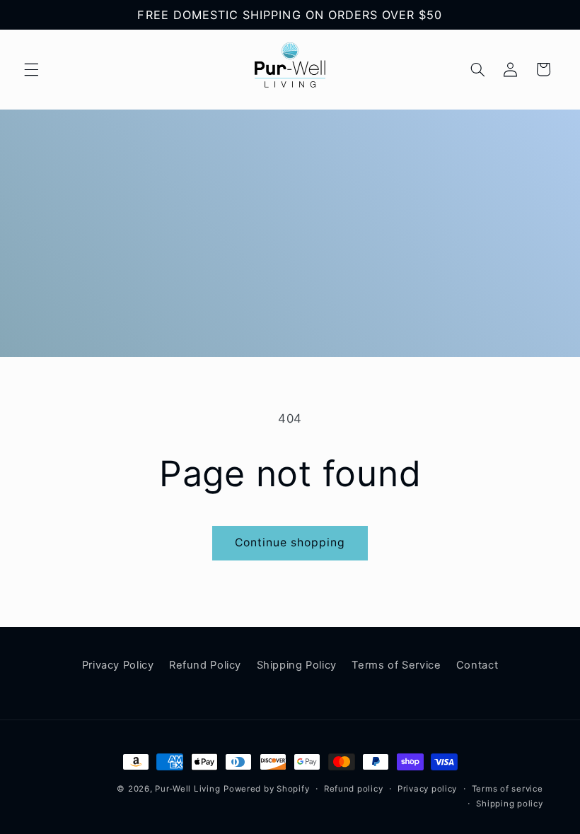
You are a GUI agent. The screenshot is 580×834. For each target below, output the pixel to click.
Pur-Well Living (187, 789)
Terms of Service (396, 665)
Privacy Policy (118, 665)
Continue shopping (290, 542)
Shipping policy (509, 804)
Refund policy (353, 789)
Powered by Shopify (266, 789)
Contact (477, 665)
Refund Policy (205, 665)
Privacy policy (427, 789)
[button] (31, 69)
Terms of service (507, 789)
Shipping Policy (297, 665)
